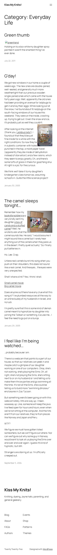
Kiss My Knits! (12, 4)
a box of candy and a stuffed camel (14, 225)
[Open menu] (51, 5)
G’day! (10, 76)
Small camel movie (14, 282)
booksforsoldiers (13, 215)
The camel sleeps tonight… (21, 203)
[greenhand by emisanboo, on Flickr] (11, 42)
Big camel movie (12, 286)
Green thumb (17, 35)
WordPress (48, 549)
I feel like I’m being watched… (21, 343)
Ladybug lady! (24, 132)
